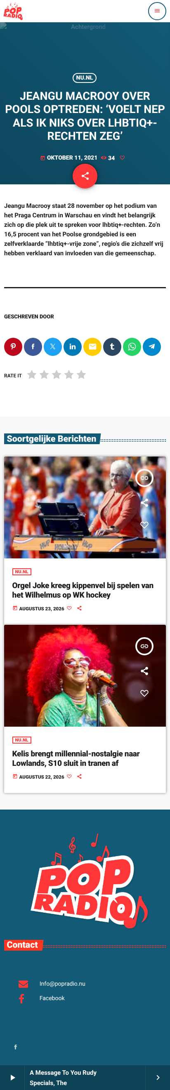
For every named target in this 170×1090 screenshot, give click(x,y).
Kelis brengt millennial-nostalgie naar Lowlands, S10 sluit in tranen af (76, 758)
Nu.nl (84, 78)
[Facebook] (15, 1048)
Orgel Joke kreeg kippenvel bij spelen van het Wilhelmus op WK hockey (82, 590)
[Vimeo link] (13, 11)
